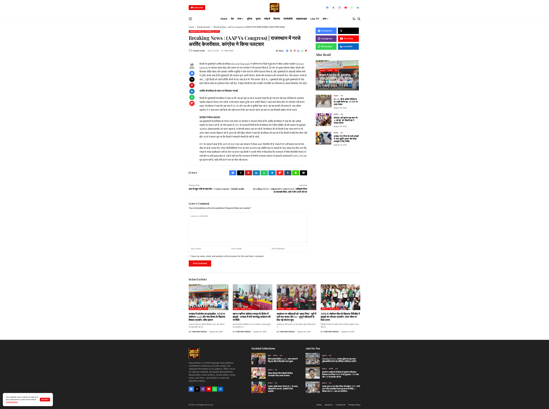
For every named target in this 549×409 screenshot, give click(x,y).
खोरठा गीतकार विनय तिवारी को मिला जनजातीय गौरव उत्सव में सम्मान (280, 374)
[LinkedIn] (358, 7)
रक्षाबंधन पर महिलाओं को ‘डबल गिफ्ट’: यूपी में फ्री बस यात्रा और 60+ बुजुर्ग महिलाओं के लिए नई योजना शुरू (296, 317)
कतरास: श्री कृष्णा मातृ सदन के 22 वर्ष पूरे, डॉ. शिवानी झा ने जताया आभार (346, 120)
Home (191, 27)
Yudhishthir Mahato (329, 86)
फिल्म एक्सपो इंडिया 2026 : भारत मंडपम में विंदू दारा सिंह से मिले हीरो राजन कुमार (283, 360)
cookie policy (12, 402)
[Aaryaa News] (274, 7)
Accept (45, 399)
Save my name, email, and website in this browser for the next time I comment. (227, 256)
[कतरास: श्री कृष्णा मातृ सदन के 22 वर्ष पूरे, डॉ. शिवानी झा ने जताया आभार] (323, 119)
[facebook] (327, 7)
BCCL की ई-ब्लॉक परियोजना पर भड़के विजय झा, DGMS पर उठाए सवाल (346, 102)
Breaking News (203, 27)
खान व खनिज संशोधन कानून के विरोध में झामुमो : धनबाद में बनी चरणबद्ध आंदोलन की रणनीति (251, 317)
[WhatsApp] (351, 7)
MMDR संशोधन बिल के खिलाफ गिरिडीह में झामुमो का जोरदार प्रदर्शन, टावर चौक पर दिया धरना (340, 317)
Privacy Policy (354, 405)
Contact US (340, 405)
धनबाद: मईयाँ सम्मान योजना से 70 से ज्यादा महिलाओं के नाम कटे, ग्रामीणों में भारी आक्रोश (283, 388)
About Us (329, 405)
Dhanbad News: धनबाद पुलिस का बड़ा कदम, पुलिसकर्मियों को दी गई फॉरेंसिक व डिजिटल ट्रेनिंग (339, 360)
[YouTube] (345, 7)
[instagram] (339, 7)
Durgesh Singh (199, 51)
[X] (333, 7)
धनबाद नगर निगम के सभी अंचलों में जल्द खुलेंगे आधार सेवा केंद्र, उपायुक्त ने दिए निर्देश (346, 139)
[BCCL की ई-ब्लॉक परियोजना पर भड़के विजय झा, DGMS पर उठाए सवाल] (323, 101)
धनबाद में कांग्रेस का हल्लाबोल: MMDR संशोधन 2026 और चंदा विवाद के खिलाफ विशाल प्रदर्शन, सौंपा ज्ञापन (336, 80)
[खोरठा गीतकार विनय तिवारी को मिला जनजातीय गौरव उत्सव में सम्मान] (258, 373)
